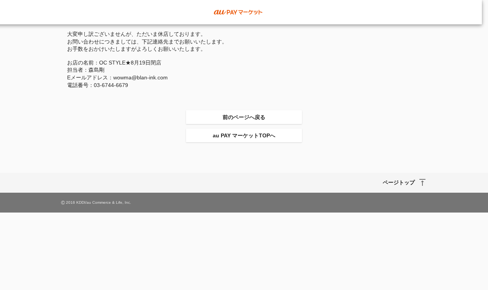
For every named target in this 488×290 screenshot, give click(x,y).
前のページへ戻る (244, 117)
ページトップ (399, 182)
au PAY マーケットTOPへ (244, 135)
